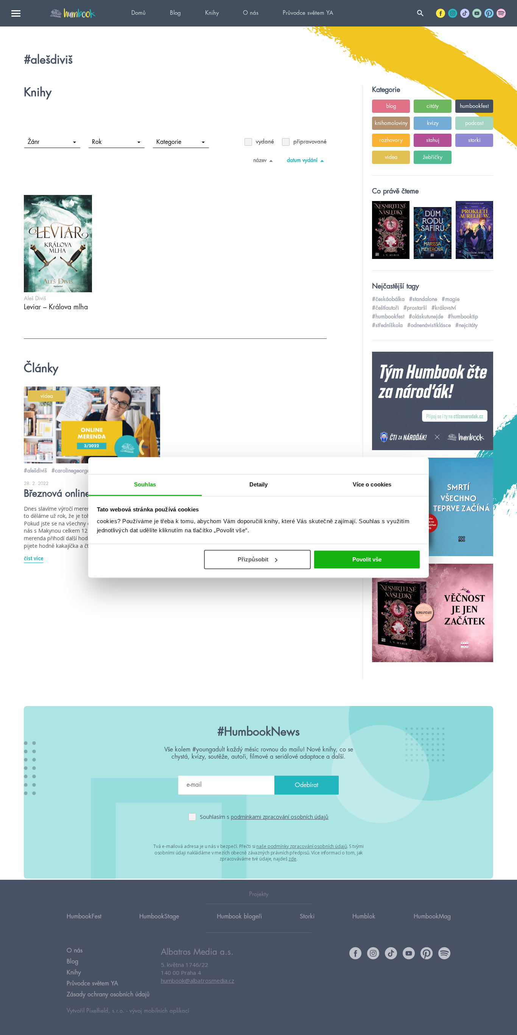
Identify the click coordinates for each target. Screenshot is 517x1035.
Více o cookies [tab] (372, 484)
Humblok (363, 916)
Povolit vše (367, 559)
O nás (250, 13)
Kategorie (168, 142)
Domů (138, 13)
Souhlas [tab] (145, 484)
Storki (307, 916)
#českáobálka (388, 299)
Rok (97, 142)
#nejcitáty (466, 325)
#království (443, 307)
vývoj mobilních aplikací (159, 1011)
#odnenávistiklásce (429, 325)
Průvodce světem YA (308, 13)
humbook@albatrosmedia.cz (197, 980)
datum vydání (302, 160)
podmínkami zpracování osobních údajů (280, 816)
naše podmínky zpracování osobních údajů (301, 846)
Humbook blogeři (239, 916)
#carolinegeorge (70, 470)
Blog (175, 13)
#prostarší (415, 307)
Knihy (212, 13)
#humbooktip (463, 316)
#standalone (423, 299)
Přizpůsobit (253, 559)
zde (292, 859)
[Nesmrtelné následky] (432, 613)
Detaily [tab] (258, 484)
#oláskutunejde (426, 316)
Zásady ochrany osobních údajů (108, 994)
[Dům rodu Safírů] (432, 507)
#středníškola (387, 325)
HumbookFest (84, 916)
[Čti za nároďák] (432, 401)
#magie (450, 299)
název (259, 160)
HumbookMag (432, 916)
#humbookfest (388, 316)
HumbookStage (159, 916)
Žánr (33, 142)
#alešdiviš (35, 470)
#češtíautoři (385, 307)
